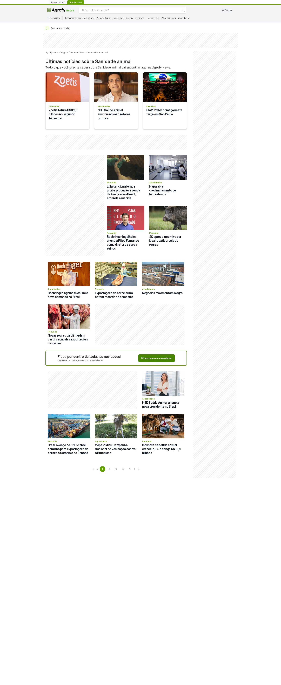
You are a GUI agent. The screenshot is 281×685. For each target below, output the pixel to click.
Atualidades (168, 18)
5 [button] (130, 469)
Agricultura (103, 18)
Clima (129, 18)
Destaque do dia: (60, 28)
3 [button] (116, 469)
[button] (94, 469)
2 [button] (109, 469)
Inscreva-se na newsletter (158, 358)
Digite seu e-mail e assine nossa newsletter (80, 360)
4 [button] (123, 469)
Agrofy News (52, 52)
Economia (153, 18)
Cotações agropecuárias (79, 18)
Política (139, 18)
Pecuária (118, 18)
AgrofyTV (183, 18)
